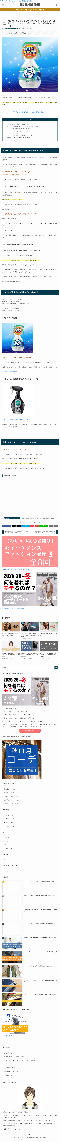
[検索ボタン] (57, 5)
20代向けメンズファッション (12, 800)
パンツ (6, 871)
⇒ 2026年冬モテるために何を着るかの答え (14, 608)
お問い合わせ (8, 1053)
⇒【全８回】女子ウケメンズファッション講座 (15, 569)
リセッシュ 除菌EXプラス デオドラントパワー (21, 135)
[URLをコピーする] (53, 526)
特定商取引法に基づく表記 (11, 1071)
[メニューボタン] (3, 5)
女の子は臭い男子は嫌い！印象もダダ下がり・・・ (21, 124)
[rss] (31, 1134)
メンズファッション (34, 518)
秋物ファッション (9, 822)
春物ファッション (9, 815)
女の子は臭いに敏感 (44, 518)
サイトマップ (8, 1064)
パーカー (6, 844)
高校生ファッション (10, 789)
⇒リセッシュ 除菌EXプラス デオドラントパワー (16, 420)
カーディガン (8, 848)
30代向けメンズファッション (12, 803)
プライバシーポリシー (10, 1067)
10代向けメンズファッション (12, 796)
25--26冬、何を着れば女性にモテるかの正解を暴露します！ (17, 1)
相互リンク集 (8, 1075)
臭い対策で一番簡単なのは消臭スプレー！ (19, 128)
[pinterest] (29, 1134)
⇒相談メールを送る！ (8, 1035)
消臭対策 (52, 518)
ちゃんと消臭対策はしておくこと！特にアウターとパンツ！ (24, 126)
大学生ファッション (10, 792)
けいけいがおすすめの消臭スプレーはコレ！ (19, 131)
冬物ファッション (9, 826)
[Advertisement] (30, 495)
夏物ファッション (9, 818)
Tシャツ (6, 837)
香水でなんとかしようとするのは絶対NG (18, 137)
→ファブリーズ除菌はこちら (10, 371)
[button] (6, 526)
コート (6, 859)
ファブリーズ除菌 (13, 133)
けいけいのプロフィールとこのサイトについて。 (18, 1056)
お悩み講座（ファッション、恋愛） (11, 28)
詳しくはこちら (30, 730)
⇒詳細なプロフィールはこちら (11, 1129)
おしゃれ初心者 (25, 518)
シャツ (6, 841)
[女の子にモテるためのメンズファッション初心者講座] (30, 5)
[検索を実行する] (56, 667)
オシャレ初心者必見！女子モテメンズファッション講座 (20, 1060)
